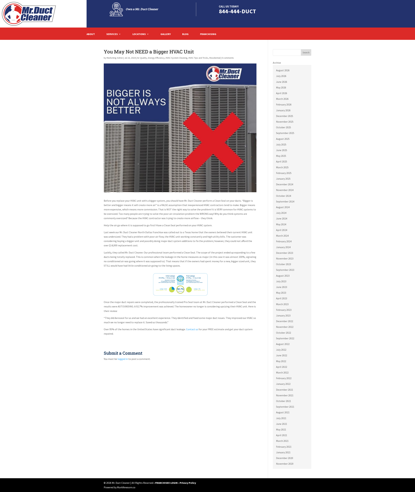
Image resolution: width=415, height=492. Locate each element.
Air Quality (142, 57)
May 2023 (281, 292)
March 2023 (282, 304)
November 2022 (284, 326)
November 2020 (284, 463)
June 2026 (281, 81)
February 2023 (283, 309)
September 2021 (285, 406)
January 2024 (283, 247)
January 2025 (283, 178)
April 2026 (281, 93)
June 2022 (281, 355)
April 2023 (281, 298)
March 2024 (282, 235)
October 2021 (283, 401)
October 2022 (283, 332)
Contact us (192, 329)
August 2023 (283, 275)
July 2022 (281, 349)
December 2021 (284, 389)
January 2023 (283, 315)
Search (306, 52)
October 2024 (283, 195)
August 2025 (283, 138)
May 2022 (281, 361)
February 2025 (283, 173)
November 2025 (284, 121)
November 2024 (284, 190)
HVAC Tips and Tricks (198, 57)
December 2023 (284, 252)
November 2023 (284, 258)
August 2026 (283, 70)
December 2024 (284, 184)
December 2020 (284, 458)
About (91, 34)
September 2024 (285, 201)
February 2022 (283, 378)
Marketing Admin (115, 57)
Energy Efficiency (156, 57)
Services (112, 34)
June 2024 (281, 218)
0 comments (228, 57)
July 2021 (281, 418)
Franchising (208, 34)
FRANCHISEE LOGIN (166, 482)
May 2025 (281, 155)
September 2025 (285, 133)
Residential (214, 57)
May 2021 (281, 429)
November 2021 (284, 395)
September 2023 (285, 269)
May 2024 (281, 224)
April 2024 (281, 230)
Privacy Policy (188, 482)
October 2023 (283, 264)
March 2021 (282, 440)
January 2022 (283, 383)
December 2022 (284, 321)
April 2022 (281, 366)
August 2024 (283, 207)
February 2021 (283, 446)
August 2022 (283, 344)
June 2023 (281, 287)
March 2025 (282, 167)
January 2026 (283, 110)
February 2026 (283, 104)
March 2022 (282, 372)
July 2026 (281, 76)
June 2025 (281, 150)
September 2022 (285, 338)
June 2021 (281, 423)
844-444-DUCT (237, 11)
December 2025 (284, 116)
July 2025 (281, 144)
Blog (185, 34)
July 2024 (281, 212)
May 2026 (281, 87)
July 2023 (281, 281)
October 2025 (283, 127)
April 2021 (281, 435)
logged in (123, 358)
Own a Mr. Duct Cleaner (142, 9)
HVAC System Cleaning (176, 57)
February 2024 (283, 241)
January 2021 (283, 452)
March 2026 (282, 98)
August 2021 (283, 412)
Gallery (165, 34)
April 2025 (281, 161)
